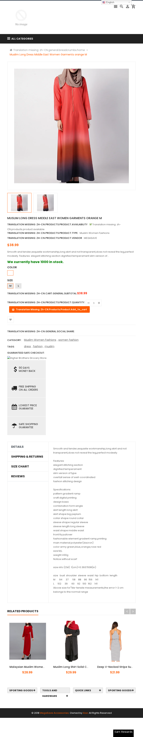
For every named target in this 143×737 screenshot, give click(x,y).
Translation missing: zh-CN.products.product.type (42, 233)
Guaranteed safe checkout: (26, 353)
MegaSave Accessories (54, 713)
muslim (49, 346)
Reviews (18, 476)
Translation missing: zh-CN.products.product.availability (47, 224)
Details (17, 447)
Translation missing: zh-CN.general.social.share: (41, 331)
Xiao (85, 713)
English (109, 2)
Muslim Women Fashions (40, 340)
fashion (38, 346)
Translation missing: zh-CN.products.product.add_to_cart (30, 665)
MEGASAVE (90, 238)
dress (27, 346)
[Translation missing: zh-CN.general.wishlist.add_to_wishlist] (10, 319)
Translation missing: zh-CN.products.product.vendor (44, 238)
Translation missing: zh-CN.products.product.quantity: (46, 302)
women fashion (68, 340)
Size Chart (20, 466)
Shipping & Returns (27, 457)
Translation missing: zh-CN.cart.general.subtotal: (42, 293)
